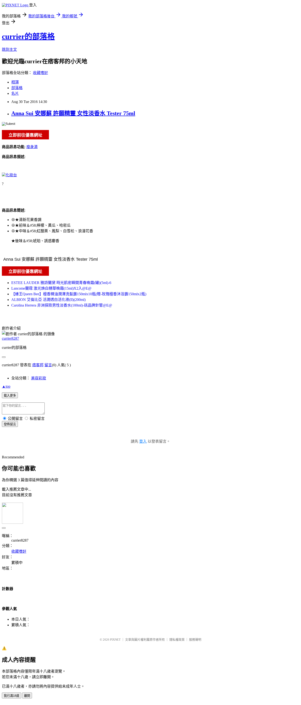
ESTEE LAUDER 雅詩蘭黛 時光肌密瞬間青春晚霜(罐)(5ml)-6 (61, 283)
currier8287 (10, 338)
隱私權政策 (177, 639)
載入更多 (10, 395)
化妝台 (11, 175)
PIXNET (115, 639)
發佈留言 (10, 424)
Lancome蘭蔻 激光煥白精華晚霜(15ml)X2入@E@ (51, 288)
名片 (15, 93)
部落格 (17, 88)
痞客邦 (38, 365)
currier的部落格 (28, 36)
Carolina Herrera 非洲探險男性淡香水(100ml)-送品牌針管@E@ (61, 305)
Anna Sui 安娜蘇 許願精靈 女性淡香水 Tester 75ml (73, 113)
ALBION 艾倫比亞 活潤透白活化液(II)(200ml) (48, 300)
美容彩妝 (38, 378)
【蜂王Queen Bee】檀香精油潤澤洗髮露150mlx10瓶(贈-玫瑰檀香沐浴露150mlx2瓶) (78, 294)
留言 (48, 365)
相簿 (15, 82)
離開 (27, 695)
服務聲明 (195, 639)
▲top (6, 386)
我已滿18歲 (11, 695)
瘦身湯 (32, 147)
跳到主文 (9, 49)
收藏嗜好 (40, 73)
